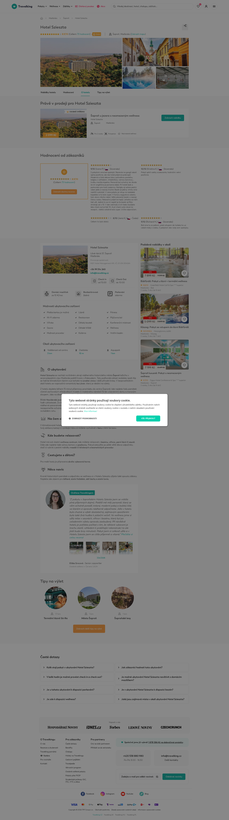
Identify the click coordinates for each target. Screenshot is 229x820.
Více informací (90, 411)
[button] (83, 418)
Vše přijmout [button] (148, 418)
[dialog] (114, 410)
